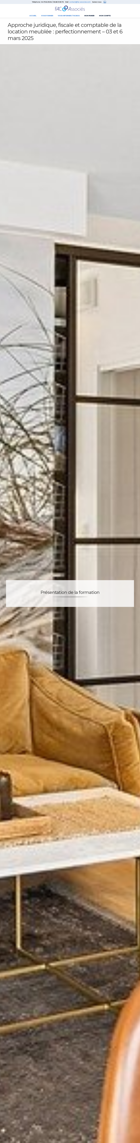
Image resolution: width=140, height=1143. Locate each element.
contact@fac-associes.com (79, 2)
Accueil (32, 16)
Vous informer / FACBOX (69, 16)
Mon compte (104, 16)
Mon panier (89, 16)
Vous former (47, 16)
